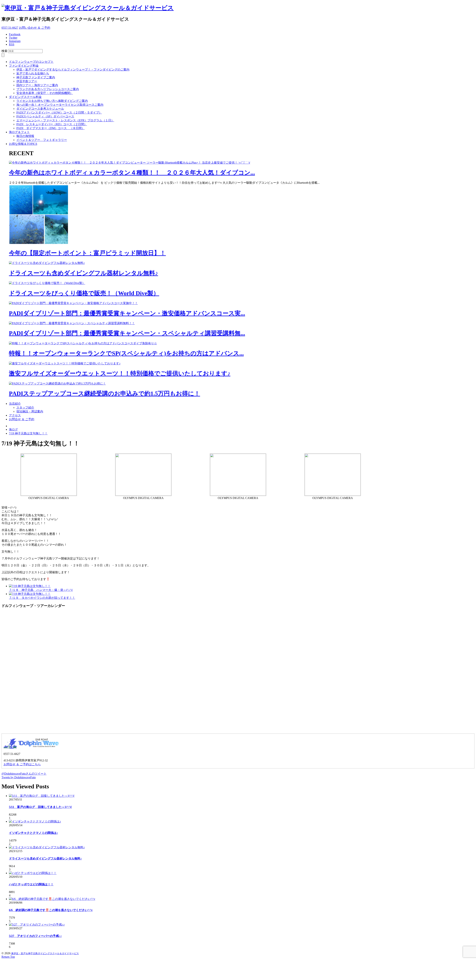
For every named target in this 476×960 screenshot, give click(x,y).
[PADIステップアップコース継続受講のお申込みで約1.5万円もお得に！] (57, 383)
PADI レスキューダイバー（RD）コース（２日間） (51, 124)
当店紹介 (15, 403)
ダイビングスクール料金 (25, 96)
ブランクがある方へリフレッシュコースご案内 (47, 89)
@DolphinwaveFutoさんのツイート (23, 773)
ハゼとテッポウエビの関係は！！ (31, 884)
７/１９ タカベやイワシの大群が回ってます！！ (42, 597)
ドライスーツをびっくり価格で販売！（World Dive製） (84, 293)
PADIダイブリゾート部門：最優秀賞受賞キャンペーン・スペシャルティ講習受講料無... (127, 333)
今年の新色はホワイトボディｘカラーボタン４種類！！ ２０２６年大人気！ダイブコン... (132, 172)
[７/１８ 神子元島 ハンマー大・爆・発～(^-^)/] (30, 586)
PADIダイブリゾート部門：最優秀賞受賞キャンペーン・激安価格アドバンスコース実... (127, 313)
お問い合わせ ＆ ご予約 (34, 27)
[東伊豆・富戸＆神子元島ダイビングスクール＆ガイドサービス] (87, 7)
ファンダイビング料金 (24, 65)
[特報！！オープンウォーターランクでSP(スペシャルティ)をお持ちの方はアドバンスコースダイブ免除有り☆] (83, 343)
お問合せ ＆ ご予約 (21, 419)
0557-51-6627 (9, 27)
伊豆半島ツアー (26, 81)
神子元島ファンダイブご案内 (35, 77)
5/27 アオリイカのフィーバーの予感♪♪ (35, 935)
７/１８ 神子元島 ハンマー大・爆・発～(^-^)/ (41, 589)
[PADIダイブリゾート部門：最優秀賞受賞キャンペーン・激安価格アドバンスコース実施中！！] (73, 303)
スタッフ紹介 (25, 407)
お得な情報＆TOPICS (23, 143)
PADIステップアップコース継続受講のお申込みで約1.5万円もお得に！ (104, 393)
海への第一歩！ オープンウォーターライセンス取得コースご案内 (59, 104)
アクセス (15, 415)
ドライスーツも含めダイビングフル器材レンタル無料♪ (83, 273)
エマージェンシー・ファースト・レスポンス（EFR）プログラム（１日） (65, 120)
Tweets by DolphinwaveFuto (18, 777)
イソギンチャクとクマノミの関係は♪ (33, 832)
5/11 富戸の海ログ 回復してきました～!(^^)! (40, 806)
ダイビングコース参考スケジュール (40, 108)
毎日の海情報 (25, 136)
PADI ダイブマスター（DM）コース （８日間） (50, 128)
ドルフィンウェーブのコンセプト (31, 61)
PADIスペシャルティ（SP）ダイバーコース (45, 116)
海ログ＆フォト (19, 132)
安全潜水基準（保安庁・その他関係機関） (44, 93)
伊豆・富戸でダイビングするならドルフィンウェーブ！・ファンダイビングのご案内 (72, 69)
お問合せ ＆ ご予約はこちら (22, 764)
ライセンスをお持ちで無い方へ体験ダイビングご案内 (52, 100)
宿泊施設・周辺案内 (29, 411)
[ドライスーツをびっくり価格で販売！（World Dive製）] (47, 283)
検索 (4, 50)
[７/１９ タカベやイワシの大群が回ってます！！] (30, 593)
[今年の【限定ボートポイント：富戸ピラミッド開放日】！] (38, 243)
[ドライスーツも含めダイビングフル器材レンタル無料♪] (47, 262)
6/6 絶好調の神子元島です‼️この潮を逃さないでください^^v (51, 910)
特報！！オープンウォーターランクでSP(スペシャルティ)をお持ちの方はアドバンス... (126, 353)
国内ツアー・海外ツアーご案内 (37, 85)
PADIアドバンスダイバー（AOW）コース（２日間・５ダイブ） (59, 112)
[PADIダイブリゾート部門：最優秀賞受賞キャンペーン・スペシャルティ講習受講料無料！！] (72, 323)
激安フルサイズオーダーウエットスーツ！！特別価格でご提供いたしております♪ (119, 373)
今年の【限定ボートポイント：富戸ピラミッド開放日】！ (87, 253)
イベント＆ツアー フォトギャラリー (41, 139)
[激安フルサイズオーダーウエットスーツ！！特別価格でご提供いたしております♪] (64, 363)
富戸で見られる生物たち (32, 73)
